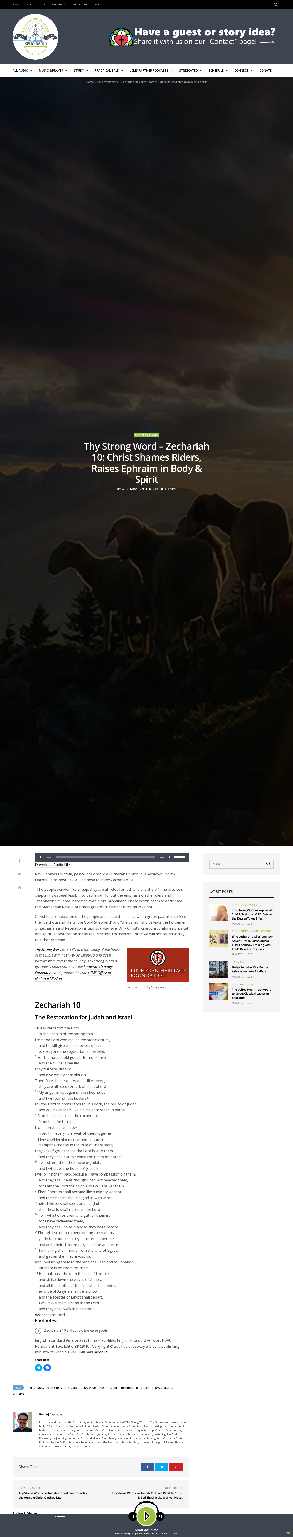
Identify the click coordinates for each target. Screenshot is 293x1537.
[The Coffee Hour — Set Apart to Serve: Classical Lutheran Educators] (218, 991)
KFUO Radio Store (54, 4)
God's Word (88, 1388)
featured (71, 1388)
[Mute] (170, 857)
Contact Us (31, 4)
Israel (103, 1388)
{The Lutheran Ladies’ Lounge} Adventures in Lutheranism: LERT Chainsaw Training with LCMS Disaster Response (252, 942)
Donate (96, 4)
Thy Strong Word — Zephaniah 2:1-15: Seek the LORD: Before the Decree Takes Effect (252, 914)
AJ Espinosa (37, 1388)
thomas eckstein (162, 1388)
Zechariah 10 (21, 1394)
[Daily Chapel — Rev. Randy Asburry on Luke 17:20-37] (218, 969)
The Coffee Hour (243, 984)
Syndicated (188, 70)
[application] (112, 857)
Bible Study (54, 1388)
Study (79, 70)
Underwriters (79, 4)
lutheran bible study (135, 1388)
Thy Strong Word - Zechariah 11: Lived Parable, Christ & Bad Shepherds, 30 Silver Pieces (147, 1495)
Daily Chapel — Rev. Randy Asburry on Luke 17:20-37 (250, 969)
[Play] (41, 857)
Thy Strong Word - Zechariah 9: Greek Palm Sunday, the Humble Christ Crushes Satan (53, 1495)
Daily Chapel (240, 962)
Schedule (216, 70)
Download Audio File (52, 864)
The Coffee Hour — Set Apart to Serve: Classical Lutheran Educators (251, 993)
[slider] (180, 857)
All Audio (20, 70)
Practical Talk (107, 70)
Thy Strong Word (146, 435)
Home (16, 4)
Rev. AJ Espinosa (127, 489)
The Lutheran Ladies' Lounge (251, 931)
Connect (241, 70)
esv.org (101, 1352)
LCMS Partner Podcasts (149, 70)
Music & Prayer (51, 70)
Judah (114, 1388)
